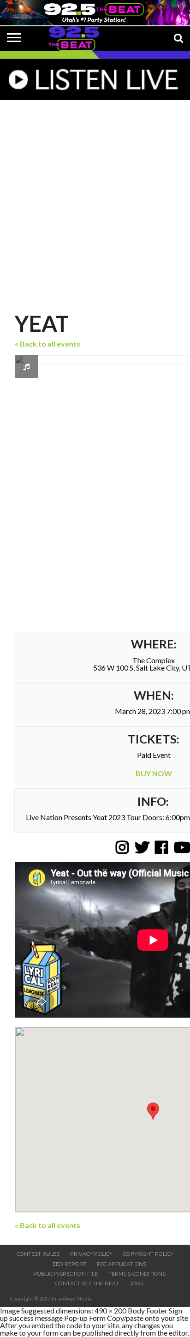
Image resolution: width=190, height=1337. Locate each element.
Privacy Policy (91, 1254)
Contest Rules (38, 1254)
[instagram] (122, 847)
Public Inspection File (65, 1274)
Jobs (136, 1283)
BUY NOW (154, 773)
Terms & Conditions (137, 1274)
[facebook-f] (161, 847)
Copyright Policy (148, 1254)
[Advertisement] (95, 203)
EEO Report (69, 1264)
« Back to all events (47, 343)
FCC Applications (121, 1264)
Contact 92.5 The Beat (87, 1283)
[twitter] (141, 847)
